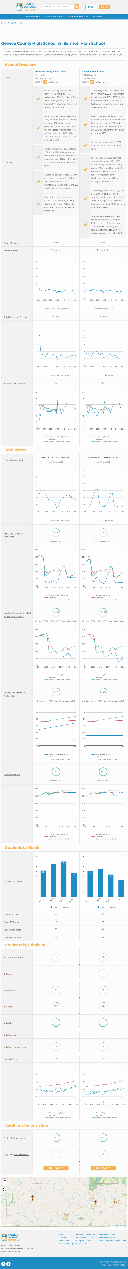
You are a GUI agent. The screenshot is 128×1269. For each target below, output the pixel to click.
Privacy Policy (119, 1265)
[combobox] (56, 6)
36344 (50, 78)
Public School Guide (85, 1237)
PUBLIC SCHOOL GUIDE (77, 16)
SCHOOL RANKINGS (53, 16)
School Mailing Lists (106, 1237)
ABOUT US (97, 16)
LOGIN (91, 7)
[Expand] (5, 1190)
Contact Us (81, 1243)
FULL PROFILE (56, 1168)
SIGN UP (104, 7)
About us (63, 1237)
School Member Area (107, 1234)
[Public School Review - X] (3, 1264)
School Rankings (66, 1243)
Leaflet (111, 1226)
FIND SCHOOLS (33, 16)
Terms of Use (105, 1265)
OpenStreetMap (121, 1226)
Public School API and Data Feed (112, 1240)
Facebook (8, 1264)
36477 (96, 78)
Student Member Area (85, 1234)
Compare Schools (83, 1240)
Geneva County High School (50, 72)
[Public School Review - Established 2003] (26, 7)
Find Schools (64, 1240)
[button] (32, 1197)
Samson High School (93, 72)
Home (61, 1234)
